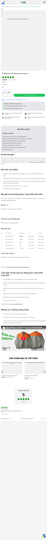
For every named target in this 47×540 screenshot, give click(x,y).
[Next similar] (45, 372)
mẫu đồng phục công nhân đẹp (36, 162)
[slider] (8, 77)
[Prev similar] (2, 372)
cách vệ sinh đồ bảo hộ (16, 304)
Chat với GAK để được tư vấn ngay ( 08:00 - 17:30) (14, 99)
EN (5, 3)
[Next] (44, 68)
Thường (21, 236)
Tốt (20, 242)
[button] (3, 95)
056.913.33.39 (10, 117)
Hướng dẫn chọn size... (7, 89)
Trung (21, 239)
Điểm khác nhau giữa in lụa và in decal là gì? (18, 267)
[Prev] (41, 68)
